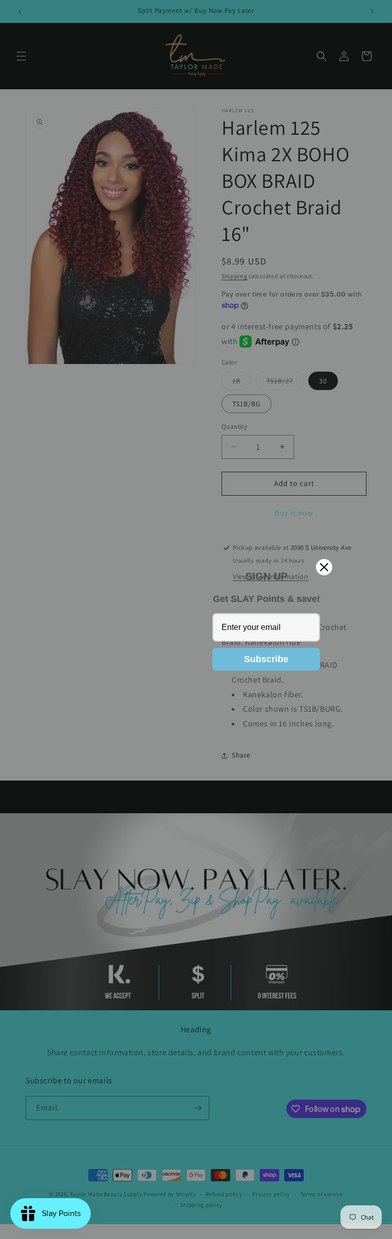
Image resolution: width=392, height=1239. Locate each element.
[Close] (324, 567)
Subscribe (266, 659)
